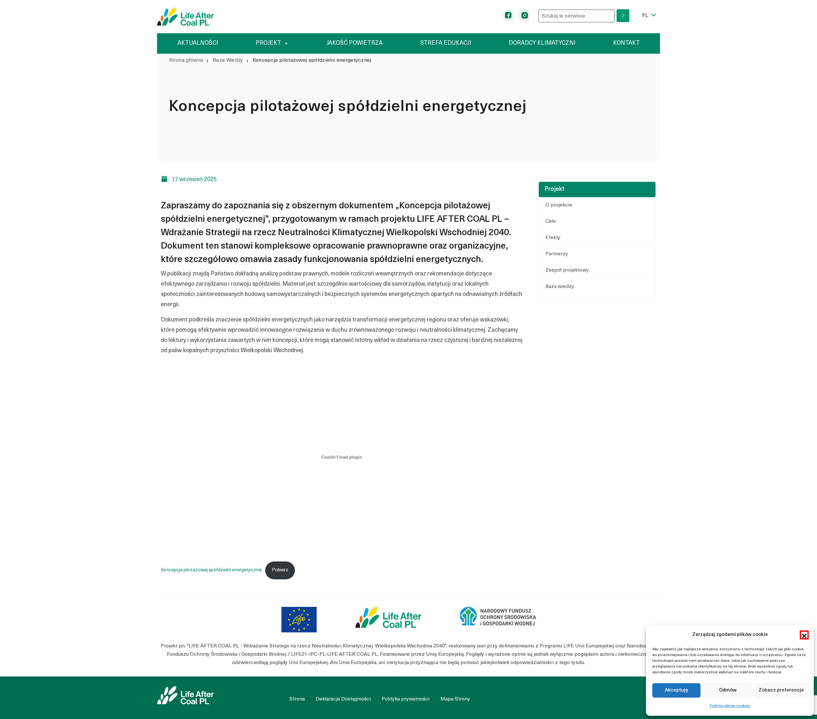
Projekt (268, 43)
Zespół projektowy (567, 270)
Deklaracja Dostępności (343, 699)
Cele (550, 221)
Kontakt (626, 43)
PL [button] (651, 15)
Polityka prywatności (406, 699)
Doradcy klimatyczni (542, 43)
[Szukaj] (623, 15)
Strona (297, 699)
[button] (804, 635)
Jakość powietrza (354, 43)
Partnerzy (556, 254)
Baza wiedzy (559, 286)
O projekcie (558, 205)
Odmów (728, 690)
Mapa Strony (455, 699)
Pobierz (280, 570)
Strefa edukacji (445, 43)
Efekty (552, 237)
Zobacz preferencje (781, 690)
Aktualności (197, 43)
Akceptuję (676, 690)
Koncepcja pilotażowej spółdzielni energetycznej (211, 570)
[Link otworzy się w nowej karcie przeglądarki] (299, 619)
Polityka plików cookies (730, 706)
